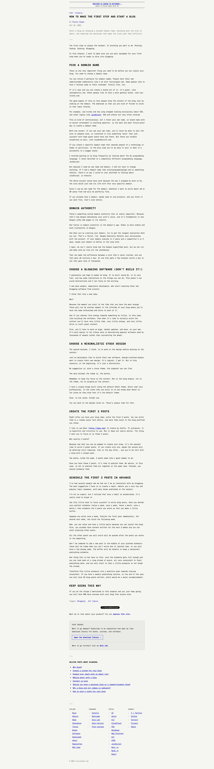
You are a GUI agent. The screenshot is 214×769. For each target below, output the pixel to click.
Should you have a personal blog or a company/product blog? (101, 684)
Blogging (78, 13)
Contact (134, 720)
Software (76, 733)
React (113, 754)
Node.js (114, 751)
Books (74, 730)
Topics (75, 727)
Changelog (76, 723)
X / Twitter (136, 713)
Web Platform (117, 733)
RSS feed (76, 747)
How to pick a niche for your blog (89, 691)
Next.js (114, 747)
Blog (74, 713)
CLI (112, 720)
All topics (93, 601)
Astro (113, 716)
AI (112, 713)
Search (75, 716)
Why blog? (77, 667)
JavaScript (96, 115)
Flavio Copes (78, 22)
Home (71, 13)
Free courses (98, 727)
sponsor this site (121, 614)
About (74, 740)
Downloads (76, 737)
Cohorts (95, 713)
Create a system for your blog (87, 671)
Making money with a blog (85, 677)
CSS (112, 727)
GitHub (134, 716)
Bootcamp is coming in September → (107, 4)
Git (112, 737)
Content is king (80, 681)
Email (133, 727)
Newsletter (77, 744)
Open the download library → (87, 637)
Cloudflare (116, 723)
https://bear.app (97, 428)
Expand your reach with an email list (90, 674)
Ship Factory (98, 723)
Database (115, 730)
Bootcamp (96, 716)
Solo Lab (104, 646)
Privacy (134, 723)
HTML (113, 740)
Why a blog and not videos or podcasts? (91, 688)
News (74, 720)
